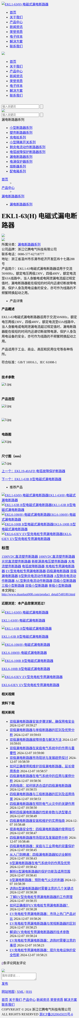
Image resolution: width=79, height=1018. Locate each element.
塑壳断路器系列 (21, 132)
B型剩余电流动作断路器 (36, 576)
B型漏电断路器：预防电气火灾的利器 (37, 880)
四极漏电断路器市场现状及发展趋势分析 (39, 837)
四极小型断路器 (64, 580)
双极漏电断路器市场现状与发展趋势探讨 (39, 758)
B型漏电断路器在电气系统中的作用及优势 (40, 863)
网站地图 (8, 991)
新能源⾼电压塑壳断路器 (49, 561)
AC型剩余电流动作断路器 (33, 580)
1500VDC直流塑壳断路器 (20, 556)
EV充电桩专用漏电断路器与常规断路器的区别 (43, 923)
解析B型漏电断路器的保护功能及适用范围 (40, 871)
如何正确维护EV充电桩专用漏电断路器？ (39, 905)
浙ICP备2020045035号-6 (56, 1014)
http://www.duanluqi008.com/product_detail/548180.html (38, 594)
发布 (5, 983)
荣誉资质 (16, 31)
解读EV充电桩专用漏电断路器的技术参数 (39, 932)
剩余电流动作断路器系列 (27, 147)
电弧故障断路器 (33, 566)
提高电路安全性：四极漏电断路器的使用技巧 (42, 829)
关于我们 (16, 17)
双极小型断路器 (36, 585)
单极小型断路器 (60, 585)
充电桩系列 (18, 137)
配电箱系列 (18, 171)
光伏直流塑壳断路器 (16, 561)
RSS (29, 991)
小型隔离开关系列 (23, 142)
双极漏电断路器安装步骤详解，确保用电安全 (42, 721)
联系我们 (16, 46)
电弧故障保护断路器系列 (27, 152)
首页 (13, 12)
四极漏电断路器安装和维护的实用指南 (37, 820)
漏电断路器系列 (21, 156)
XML (20, 991)
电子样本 (16, 36)
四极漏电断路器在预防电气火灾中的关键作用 (42, 803)
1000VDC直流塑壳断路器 (57, 556)
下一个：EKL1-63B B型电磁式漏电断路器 (31, 479)
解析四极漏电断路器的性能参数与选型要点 (40, 812)
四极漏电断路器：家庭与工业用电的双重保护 (42, 846)
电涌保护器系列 (21, 161)
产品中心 (16, 22)
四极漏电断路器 (58, 571)
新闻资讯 (16, 27)
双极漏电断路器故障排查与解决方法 (36, 739)
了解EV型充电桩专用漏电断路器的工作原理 (41, 897)
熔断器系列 (18, 166)
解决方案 (16, 41)
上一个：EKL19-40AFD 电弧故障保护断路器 (33, 471)
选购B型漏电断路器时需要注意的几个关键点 (42, 888)
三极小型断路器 (13, 585)
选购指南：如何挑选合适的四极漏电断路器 (40, 785)
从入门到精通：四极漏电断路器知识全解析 (40, 854)
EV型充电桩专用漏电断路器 (26, 571)
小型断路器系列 (21, 127)
